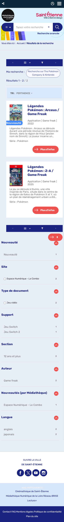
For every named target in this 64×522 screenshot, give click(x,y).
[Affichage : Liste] (28, 62)
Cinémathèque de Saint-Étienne (32, 491)
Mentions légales (24, 511)
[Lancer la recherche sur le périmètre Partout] (58, 27)
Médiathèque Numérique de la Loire (24, 496)
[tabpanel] (32, 250)
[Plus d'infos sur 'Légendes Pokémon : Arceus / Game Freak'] (16, 114)
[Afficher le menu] (59, 3)
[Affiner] (42, 62)
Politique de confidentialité (48, 511)
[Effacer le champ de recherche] (49, 27)
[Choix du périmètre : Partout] (7, 27)
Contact (7, 511)
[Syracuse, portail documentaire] (7, 15)
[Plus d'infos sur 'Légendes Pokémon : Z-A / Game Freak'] (16, 175)
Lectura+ (32, 500)
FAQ (13, 511)
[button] (3, 3)
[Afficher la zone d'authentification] (53, 4)
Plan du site (32, 516)
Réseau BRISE (50, 496)
